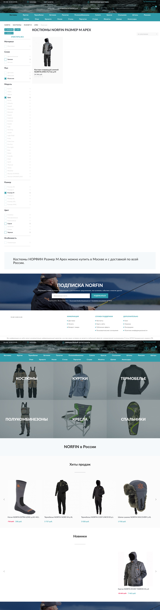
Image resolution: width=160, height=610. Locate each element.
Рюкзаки (147, 15)
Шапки (119, 19)
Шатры (26, 19)
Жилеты (107, 19)
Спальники (122, 15)
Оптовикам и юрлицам (68, 8)
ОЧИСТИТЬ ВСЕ (17, 37)
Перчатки (83, 19)
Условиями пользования (99, 300)
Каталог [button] (51, 8)
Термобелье (39, 15)
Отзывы (84, 8)
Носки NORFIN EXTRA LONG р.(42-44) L (23, 517)
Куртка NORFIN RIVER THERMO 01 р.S (133, 589)
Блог (126, 321)
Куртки (25, 15)
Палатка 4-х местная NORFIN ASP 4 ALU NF (60, 590)
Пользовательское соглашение (107, 330)
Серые (9, 223)
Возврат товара (73, 327)
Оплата (71, 324)
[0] (153, 8)
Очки (37, 19)
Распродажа (129, 327)
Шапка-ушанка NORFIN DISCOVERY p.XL (134, 517)
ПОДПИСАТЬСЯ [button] (100, 296)
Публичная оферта (103, 327)
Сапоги (98, 15)
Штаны (135, 15)
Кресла (109, 15)
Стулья (95, 19)
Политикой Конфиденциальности (80, 300)
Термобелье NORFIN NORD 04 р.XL (58, 517)
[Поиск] (113, 8)
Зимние (10, 59)
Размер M (10, 193)
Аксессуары (132, 19)
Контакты (95, 8)
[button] (146, 8)
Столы (70, 19)
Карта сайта (100, 324)
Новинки (128, 324)
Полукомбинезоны (81, 15)
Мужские (10, 78)
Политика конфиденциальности (136, 330)
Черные (10, 232)
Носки (59, 19)
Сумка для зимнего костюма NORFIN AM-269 (24, 555)
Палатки (65, 15)
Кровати (48, 19)
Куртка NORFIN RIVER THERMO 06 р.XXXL (98, 554)
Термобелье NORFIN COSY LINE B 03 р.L (97, 517)
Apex (9, 97)
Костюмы (13, 15)
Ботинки (52, 15)
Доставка (71, 321)
